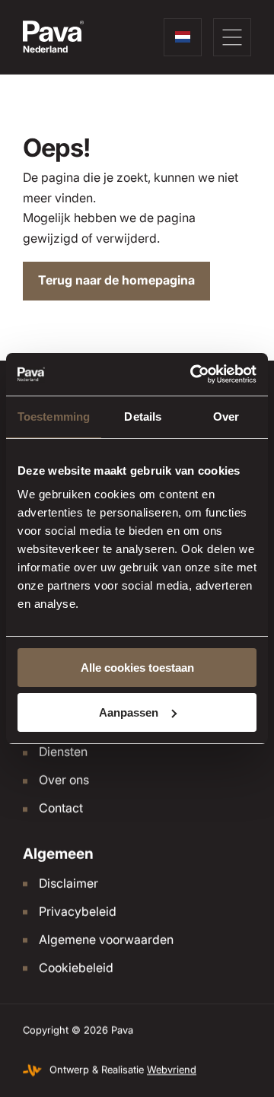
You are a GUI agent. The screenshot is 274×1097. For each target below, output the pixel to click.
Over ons (64, 780)
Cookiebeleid (76, 968)
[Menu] (232, 37)
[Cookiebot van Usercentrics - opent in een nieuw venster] (193, 374)
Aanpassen (128, 712)
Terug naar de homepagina (116, 280)
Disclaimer (68, 883)
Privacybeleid (77, 912)
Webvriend (171, 1070)
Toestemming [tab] (54, 416)
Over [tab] (226, 416)
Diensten (63, 752)
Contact (61, 808)
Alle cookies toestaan (137, 667)
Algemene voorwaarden (106, 940)
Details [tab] (142, 416)
